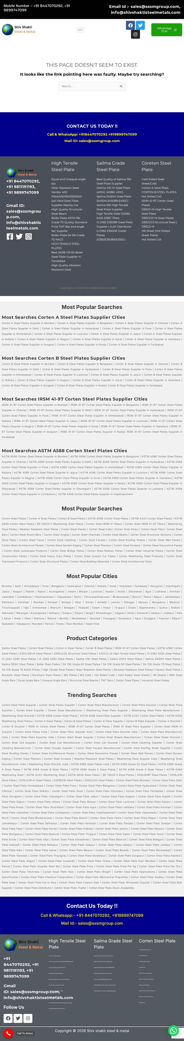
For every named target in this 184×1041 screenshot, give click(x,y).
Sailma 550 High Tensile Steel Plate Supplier (103, 973)
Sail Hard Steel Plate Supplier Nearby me (57, 967)
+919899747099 (122, 134)
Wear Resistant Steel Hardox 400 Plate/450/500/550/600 (66, 192)
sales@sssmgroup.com (100, 923)
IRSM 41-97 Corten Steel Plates (145, 973)
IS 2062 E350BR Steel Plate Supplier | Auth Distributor (105, 985)
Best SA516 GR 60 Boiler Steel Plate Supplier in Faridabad (67, 257)
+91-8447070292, (93, 915)
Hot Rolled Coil (151, 196)
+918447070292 (93, 134)
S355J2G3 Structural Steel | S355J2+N (147, 990)
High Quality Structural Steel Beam (56, 973)
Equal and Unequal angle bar (55, 955)
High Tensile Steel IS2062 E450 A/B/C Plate (103, 979)
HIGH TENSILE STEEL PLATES (55, 996)
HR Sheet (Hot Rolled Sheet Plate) (146, 996)
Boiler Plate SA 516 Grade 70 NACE (56, 991)
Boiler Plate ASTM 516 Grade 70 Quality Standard (59, 979)
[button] (173, 1030)
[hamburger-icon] (80, 29)
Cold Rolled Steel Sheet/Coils (145, 949)
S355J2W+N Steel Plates (158, 218)
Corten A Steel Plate (155, 188)
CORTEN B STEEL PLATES (159, 192)
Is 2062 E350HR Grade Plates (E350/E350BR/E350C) (105, 991)
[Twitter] (19, 236)
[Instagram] (28, 236)
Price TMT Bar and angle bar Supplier (56, 985)
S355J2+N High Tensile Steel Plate (146, 979)
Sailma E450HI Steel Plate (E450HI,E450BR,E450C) (104, 967)
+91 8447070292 (48, 6)
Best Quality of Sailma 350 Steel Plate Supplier (103, 955)
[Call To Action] (8, 1033)
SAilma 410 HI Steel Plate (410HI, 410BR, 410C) (103, 961)
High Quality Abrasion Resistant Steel (57, 1008)
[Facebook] (9, 236)
